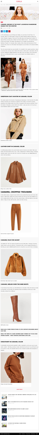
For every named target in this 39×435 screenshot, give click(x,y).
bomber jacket (7, 106)
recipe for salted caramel (10, 52)
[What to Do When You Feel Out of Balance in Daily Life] (4, 403)
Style (4, 4)
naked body (32, 153)
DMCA (37, 433)
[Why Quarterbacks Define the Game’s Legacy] (4, 410)
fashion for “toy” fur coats (8, 243)
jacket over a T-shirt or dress (26, 151)
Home (2, 4)
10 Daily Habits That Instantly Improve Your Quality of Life (22, 394)
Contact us (23, 433)
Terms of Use (33, 433)
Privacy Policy (28, 433)
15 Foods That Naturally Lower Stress (17, 423)
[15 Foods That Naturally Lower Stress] (4, 425)
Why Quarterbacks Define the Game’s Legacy (18, 408)
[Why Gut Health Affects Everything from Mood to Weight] (4, 417)
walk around (12, 246)
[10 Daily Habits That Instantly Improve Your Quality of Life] (4, 396)
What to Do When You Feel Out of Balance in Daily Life (21, 401)
